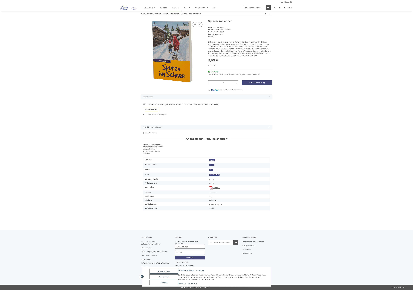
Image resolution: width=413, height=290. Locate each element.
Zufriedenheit (247, 253)
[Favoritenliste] (279, 7)
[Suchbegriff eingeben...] (268, 7)
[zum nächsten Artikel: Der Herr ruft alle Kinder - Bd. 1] (265, 13)
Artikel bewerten (151, 109)
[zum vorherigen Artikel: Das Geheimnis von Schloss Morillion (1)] (270, 13)
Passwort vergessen (182, 262)
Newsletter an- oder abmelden (253, 242)
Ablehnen (163, 282)
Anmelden (189, 258)
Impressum (182, 283)
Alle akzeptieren (164, 271)
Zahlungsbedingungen (149, 255)
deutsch (212, 160)
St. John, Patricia (214, 174)
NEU (214, 8)
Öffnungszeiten (146, 248)
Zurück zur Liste (148, 14)
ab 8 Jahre (219, 34)
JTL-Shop (401, 287)
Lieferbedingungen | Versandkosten (154, 252)
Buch (211, 170)
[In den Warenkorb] (235, 242)
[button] (274, 7)
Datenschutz (192, 283)
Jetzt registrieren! (188, 265)
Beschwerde (246, 249)
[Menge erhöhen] (236, 83)
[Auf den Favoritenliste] (200, 24)
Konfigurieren (164, 277)
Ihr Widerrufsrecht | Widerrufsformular (155, 263)
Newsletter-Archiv (248, 246)
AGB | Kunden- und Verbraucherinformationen (150, 243)
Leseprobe (216, 188)
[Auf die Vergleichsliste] (194, 24)
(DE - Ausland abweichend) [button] (251, 74)
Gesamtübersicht (285, 2)
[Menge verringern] (210, 83)
